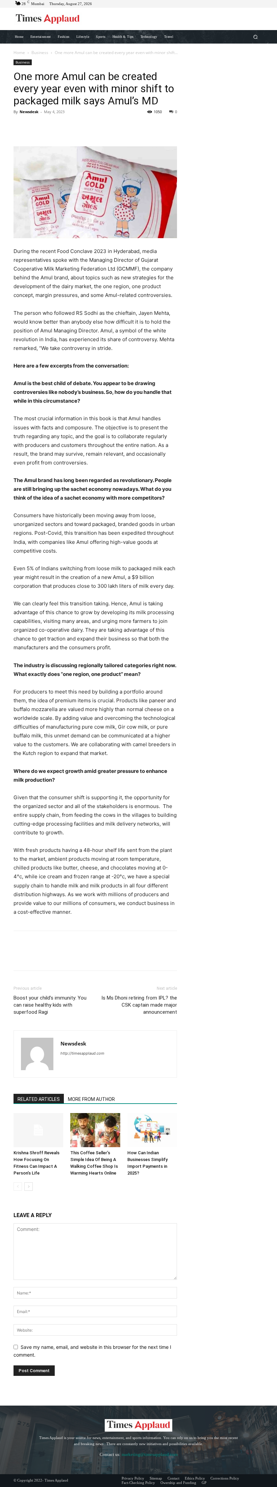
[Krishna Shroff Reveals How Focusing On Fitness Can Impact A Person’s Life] (38, 1130)
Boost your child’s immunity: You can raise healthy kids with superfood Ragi (50, 1005)
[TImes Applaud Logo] (48, 18)
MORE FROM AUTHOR (91, 1099)
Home (19, 52)
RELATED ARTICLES (39, 1099)
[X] (36, 127)
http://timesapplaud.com (82, 1053)
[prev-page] (18, 1186)
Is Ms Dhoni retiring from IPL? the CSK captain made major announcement (139, 1005)
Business (39, 52)
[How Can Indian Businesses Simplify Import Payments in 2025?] (152, 1130)
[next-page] (28, 1186)
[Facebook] (20, 127)
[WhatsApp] (67, 127)
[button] (255, 36)
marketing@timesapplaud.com (150, 1454)
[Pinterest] (51, 127)
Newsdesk (29, 111)
